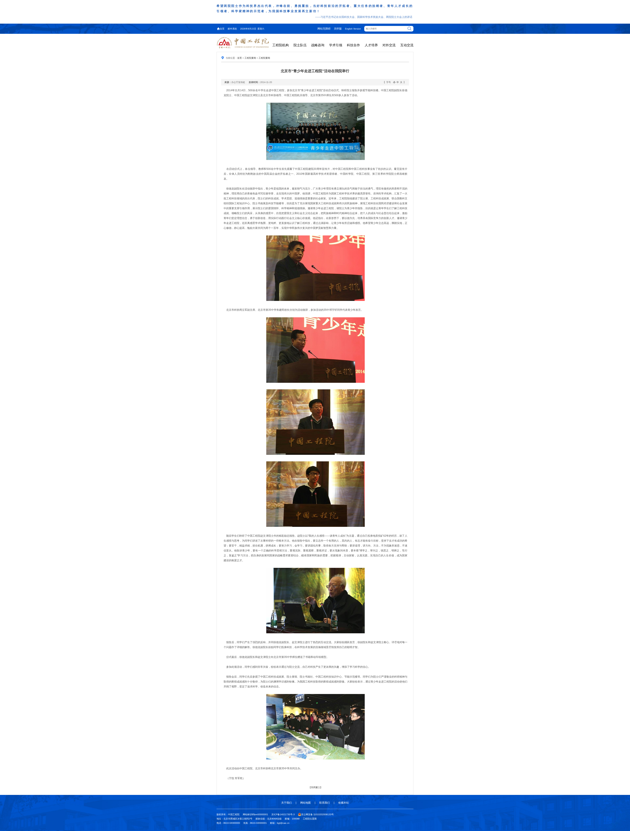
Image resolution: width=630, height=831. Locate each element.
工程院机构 (280, 45)
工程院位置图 (310, 818)
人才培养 (371, 45)
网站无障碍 (324, 28)
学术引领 (335, 45)
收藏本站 (343, 802)
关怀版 (338, 28)
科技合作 (353, 45)
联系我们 (324, 802)
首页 (222, 28)
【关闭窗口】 (315, 787)
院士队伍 (300, 45)
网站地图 (305, 802)
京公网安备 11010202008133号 (317, 814)
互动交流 (406, 45)
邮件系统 (232, 28)
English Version (353, 28)
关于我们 (286, 802)
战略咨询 (317, 45)
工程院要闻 (250, 58)
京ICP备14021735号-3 (283, 814)
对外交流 (389, 45)
